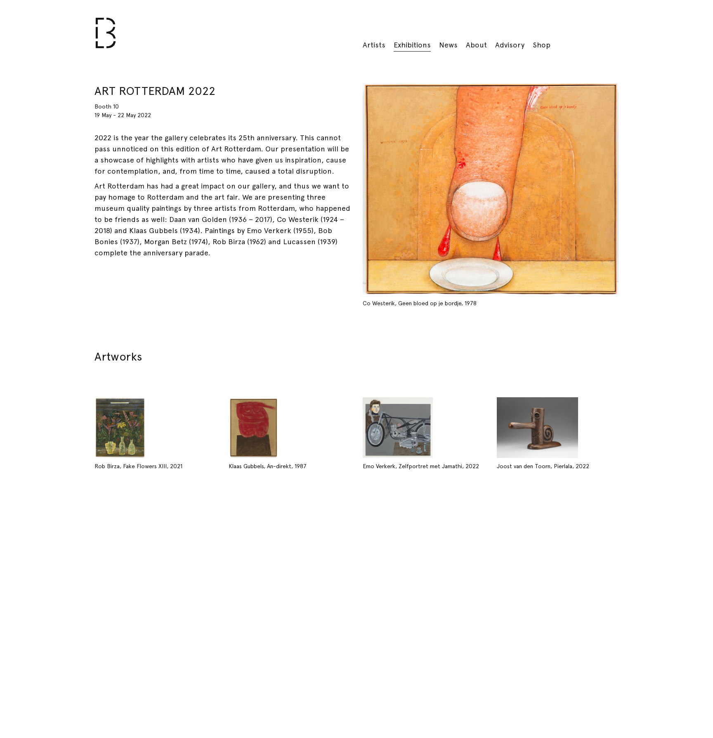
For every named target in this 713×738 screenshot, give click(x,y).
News (448, 44)
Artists (374, 44)
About (476, 44)
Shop (541, 44)
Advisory (509, 44)
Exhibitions (412, 44)
